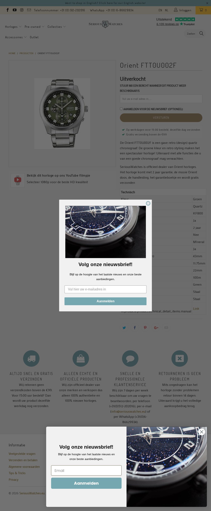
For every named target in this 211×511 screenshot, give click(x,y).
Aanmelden (106, 301)
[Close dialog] (148, 203)
